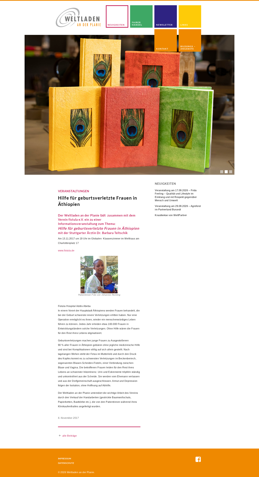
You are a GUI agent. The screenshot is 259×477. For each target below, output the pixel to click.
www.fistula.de (66, 250)
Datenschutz (66, 463)
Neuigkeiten (116, 25)
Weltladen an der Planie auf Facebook (198, 459)
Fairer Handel (137, 23)
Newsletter (164, 25)
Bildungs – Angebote (187, 47)
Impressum (64, 458)
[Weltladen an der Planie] (78, 17)
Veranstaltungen (73, 191)
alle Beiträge (69, 435)
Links (184, 25)
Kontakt (162, 48)
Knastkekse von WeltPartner (171, 215)
